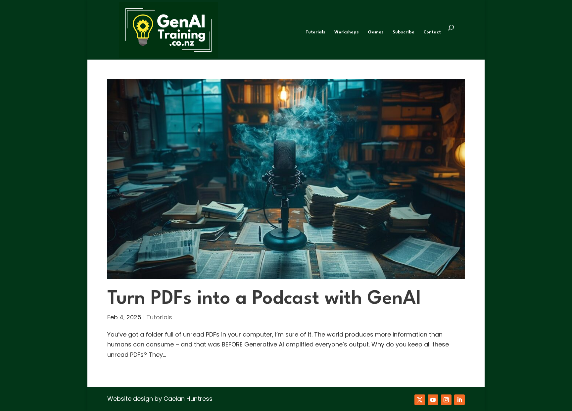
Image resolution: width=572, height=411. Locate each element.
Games (376, 32)
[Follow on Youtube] (433, 399)
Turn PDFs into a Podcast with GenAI (264, 299)
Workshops (346, 32)
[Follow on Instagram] (446, 399)
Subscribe (403, 32)
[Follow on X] (419, 399)
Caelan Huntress (188, 398)
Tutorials (315, 32)
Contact (432, 32)
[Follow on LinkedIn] (459, 399)
